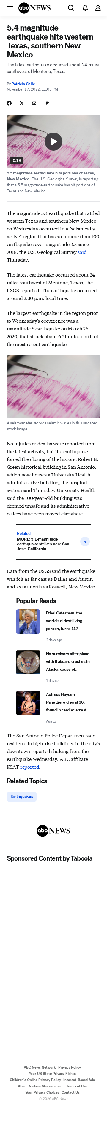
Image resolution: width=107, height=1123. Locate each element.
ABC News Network (40, 1067)
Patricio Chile (23, 83)
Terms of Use (76, 1086)
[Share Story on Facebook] (9, 103)
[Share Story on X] (21, 103)
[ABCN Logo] (34, 8)
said (82, 251)
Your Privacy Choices (42, 1092)
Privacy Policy (69, 1067)
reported (29, 766)
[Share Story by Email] (34, 103)
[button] (10, 7)
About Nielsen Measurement (41, 1086)
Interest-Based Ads (79, 1080)
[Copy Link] (46, 103)
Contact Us (71, 1092)
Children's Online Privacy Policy (35, 1080)
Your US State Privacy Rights (52, 1073)
